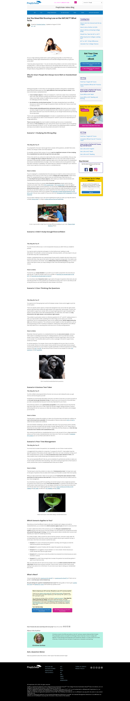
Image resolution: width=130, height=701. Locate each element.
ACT (41, 12)
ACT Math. (57, 488)
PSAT (75, 12)
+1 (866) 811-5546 (64, 2)
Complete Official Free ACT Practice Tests (90, 139)
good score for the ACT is (61, 578)
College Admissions (51, 12)
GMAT (62, 676)
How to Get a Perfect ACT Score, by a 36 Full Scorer (90, 145)
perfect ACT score (39, 584)
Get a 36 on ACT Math (86, 151)
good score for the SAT (47, 578)
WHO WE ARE (49, 666)
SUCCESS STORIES (50, 668)
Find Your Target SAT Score (88, 82)
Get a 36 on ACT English (87, 149)
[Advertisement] (51, 32)
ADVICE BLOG (49, 670)
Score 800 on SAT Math (87, 94)
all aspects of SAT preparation (64, 193)
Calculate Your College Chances (89, 44)
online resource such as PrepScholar (54, 199)
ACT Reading (49, 488)
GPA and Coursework (94, 12)
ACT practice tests (59, 185)
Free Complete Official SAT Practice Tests (90, 85)
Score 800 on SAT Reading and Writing (89, 97)
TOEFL (82, 12)
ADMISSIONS (63, 680)
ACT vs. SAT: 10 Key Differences (89, 41)
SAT (35, 12)
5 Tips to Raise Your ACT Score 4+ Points (91, 69)
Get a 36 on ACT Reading (87, 154)
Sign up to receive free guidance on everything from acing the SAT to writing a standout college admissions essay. (91, 185)
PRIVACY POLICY (79, 668)
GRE (61, 674)
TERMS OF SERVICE (80, 666)
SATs (68, 420)
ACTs (73, 420)
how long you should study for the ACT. (42, 276)
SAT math (35, 488)
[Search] (102, 2)
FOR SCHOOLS (49, 672)
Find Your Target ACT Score (88, 136)
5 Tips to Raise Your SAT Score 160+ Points (91, 64)
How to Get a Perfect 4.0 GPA (88, 27)
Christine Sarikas (40, 24)
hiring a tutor (35, 199)
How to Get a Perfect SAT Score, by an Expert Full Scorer (90, 90)
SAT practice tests (48, 185)
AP (61, 672)
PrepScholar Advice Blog (65, 7)
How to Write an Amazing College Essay (90, 30)
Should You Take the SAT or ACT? (90, 34)
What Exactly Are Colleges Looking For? (90, 37)
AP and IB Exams (65, 12)
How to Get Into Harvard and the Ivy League (90, 23)
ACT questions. (38, 350)
